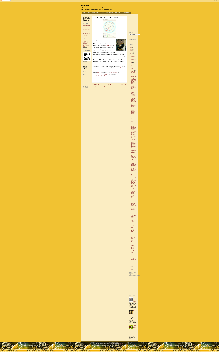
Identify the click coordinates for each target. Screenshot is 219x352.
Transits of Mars (132, 241)
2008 (131, 267)
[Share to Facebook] (114, 74)
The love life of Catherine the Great (133, 185)
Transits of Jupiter (132, 228)
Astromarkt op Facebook (85, 27)
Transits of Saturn (132, 221)
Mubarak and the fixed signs (133, 230)
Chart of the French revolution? (133, 238)
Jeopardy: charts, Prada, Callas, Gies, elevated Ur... (133, 156)
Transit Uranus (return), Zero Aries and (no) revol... (133, 234)
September (133, 59)
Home (84, 12)
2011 (131, 53)
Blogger (121, 343)
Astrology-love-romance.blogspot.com (105, 67)
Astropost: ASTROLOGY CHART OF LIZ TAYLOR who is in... (133, 168)
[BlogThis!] (112, 74)
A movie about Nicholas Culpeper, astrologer (133, 182)
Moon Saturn (98, 75)
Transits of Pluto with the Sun (133, 136)
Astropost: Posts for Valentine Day (133, 160)
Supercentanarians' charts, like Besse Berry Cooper (133, 255)
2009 (131, 266)
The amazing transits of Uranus (133, 192)
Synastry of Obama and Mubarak (133, 189)
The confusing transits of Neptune (133, 178)
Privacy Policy (117, 12)
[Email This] (111, 74)
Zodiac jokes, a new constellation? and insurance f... (133, 150)
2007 (131, 269)
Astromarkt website (86, 29)
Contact (88, 12)
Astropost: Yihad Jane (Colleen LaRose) (133, 247)
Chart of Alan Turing (133, 74)
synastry (108, 75)
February (132, 70)
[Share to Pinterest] (115, 74)
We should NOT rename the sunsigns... (133, 77)
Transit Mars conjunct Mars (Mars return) (133, 200)
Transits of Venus (132, 243)
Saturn (105, 75)
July (131, 62)
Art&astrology (85, 35)
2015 (131, 47)
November (133, 56)
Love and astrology (86, 33)
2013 (131, 50)
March (132, 68)
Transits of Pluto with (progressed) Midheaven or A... (133, 123)
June (132, 64)
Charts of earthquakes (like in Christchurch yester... (133, 104)
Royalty (102, 75)
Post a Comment (97, 79)
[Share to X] (113, 74)
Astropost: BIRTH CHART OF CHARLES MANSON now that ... (133, 94)
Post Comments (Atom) (102, 86)
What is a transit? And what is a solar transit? (133, 260)
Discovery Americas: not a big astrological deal (133, 86)
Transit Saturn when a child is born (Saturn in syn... (133, 81)
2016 (131, 46)
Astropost (85, 5)
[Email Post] (109, 74)
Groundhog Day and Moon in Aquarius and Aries (133, 251)
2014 (131, 49)
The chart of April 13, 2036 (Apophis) (133, 196)
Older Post (123, 84)
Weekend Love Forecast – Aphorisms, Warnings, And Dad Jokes (86, 44)
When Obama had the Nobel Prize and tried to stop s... (133, 217)
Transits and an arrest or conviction (133, 208)
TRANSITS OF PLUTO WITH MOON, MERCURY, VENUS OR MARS (133, 111)
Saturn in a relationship (117, 67)
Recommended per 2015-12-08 (98, 12)
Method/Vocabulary (109, 12)
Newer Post (96, 84)
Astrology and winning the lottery (134, 299)
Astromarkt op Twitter (86, 25)
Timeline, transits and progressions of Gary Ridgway (133, 128)
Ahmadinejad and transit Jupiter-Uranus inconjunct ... (133, 174)
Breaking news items (126, 12)
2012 (131, 52)
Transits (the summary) (133, 72)
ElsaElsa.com (85, 41)
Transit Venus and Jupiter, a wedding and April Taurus (133, 205)
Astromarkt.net (99, 72)
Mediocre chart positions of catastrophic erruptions (133, 224)
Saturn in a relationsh (114, 72)
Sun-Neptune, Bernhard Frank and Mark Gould (133, 100)
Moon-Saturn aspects (108, 45)
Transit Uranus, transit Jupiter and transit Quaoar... (133, 212)
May (132, 65)
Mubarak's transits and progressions (133, 164)
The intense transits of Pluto (133, 140)
